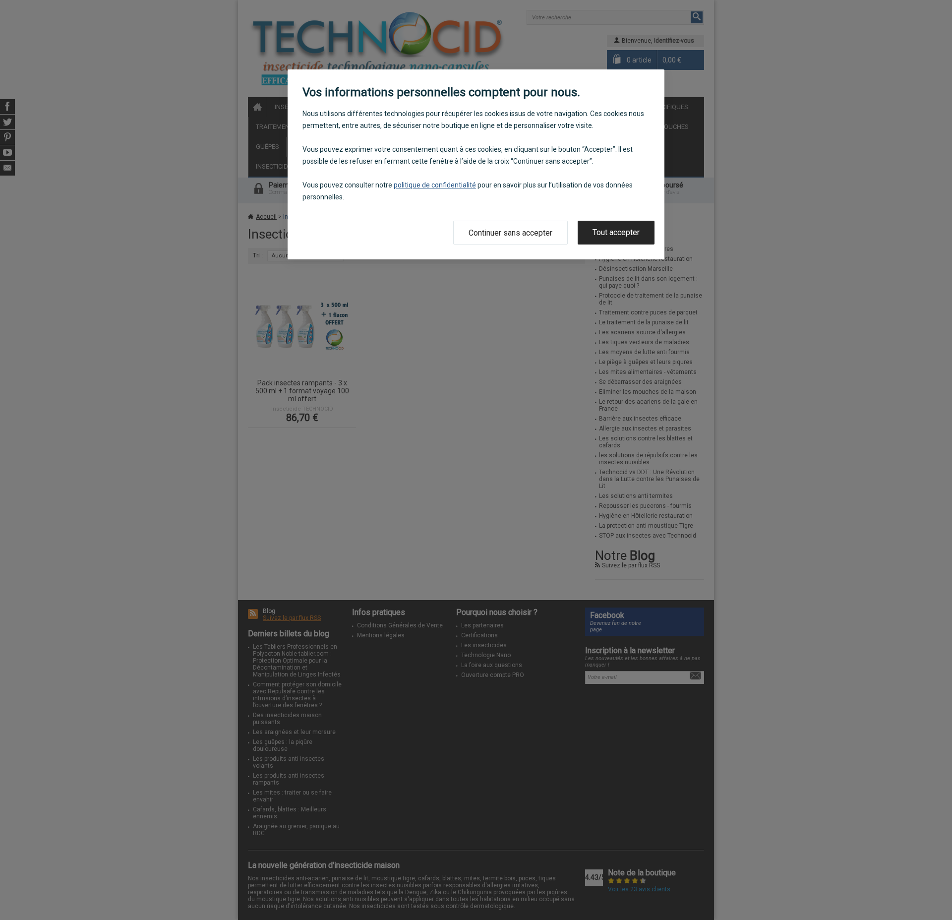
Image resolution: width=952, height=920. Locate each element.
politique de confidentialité (435, 185)
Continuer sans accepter (510, 233)
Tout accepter (616, 232)
